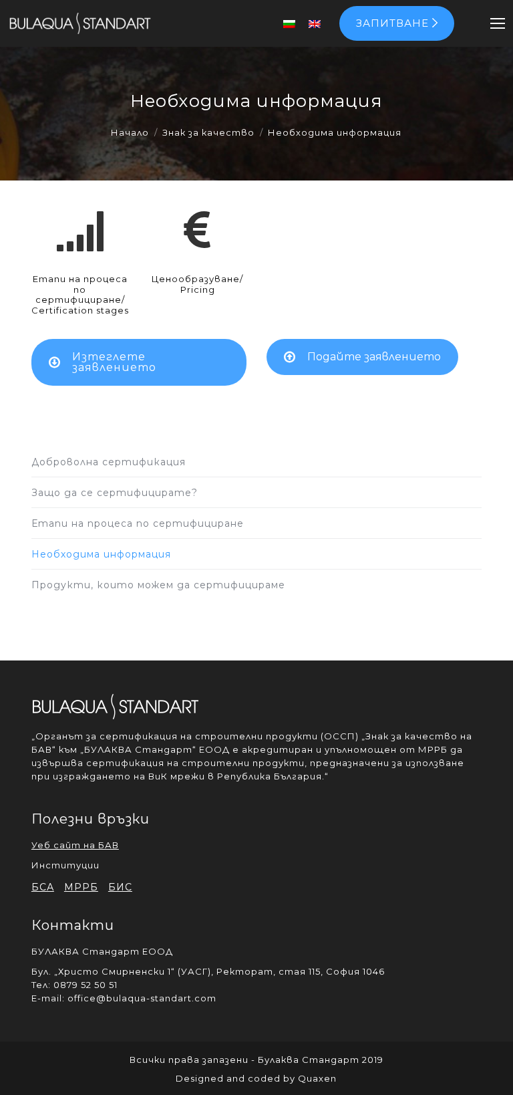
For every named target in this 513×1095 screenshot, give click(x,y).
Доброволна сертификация (108, 462)
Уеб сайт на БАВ (75, 845)
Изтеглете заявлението (114, 362)
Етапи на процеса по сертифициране (137, 523)
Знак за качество (208, 132)
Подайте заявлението (374, 356)
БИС (120, 887)
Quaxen (317, 1078)
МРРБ (81, 887)
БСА (42, 887)
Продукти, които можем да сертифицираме (158, 585)
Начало (130, 132)
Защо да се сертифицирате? (114, 493)
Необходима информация (101, 554)
